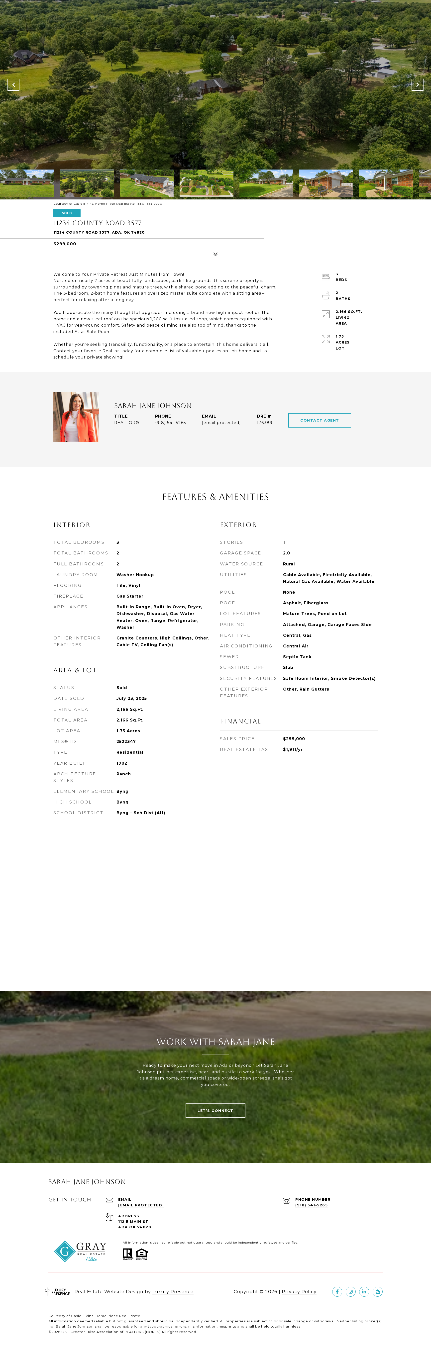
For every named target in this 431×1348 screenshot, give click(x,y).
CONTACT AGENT (319, 420)
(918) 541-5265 (170, 422)
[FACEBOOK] (337, 1292)
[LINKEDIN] (364, 1292)
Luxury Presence (173, 1291)
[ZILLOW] (378, 1292)
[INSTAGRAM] (351, 1292)
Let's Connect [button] (215, 1110)
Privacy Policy (299, 1291)
